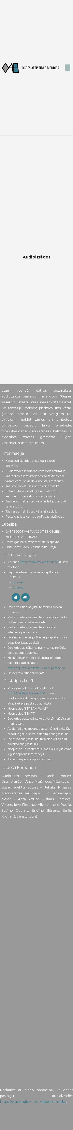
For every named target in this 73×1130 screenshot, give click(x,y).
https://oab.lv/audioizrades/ (38, 562)
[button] (67, 67)
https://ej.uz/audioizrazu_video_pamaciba (36, 668)
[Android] (25, 597)
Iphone (18, 582)
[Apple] (16, 597)
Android (18, 587)
